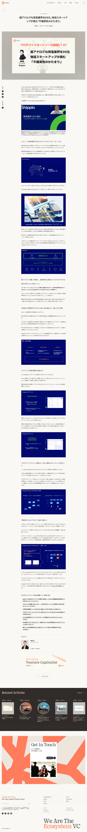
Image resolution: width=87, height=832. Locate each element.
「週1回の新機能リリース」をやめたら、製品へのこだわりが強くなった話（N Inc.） (42, 609)
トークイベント (26, 89)
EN (83, 2)
